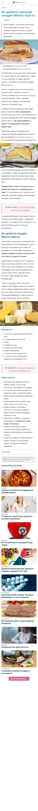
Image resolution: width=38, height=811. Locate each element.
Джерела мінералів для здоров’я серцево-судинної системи (17, 570)
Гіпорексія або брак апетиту (14, 647)
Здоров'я (4, 514)
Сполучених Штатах (23, 137)
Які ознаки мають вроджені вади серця (17, 543)
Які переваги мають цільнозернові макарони (17, 622)
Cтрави (3, 488)
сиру (15, 345)
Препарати (5, 592)
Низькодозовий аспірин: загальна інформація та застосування (17, 596)
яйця (25, 404)
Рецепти (4, 7)
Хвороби (4, 540)
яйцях (31, 264)
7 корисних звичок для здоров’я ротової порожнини (16, 517)
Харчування (5, 566)
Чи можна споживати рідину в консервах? (15, 672)
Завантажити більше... (19, 679)
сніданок (32, 95)
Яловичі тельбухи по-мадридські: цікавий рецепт (17, 491)
